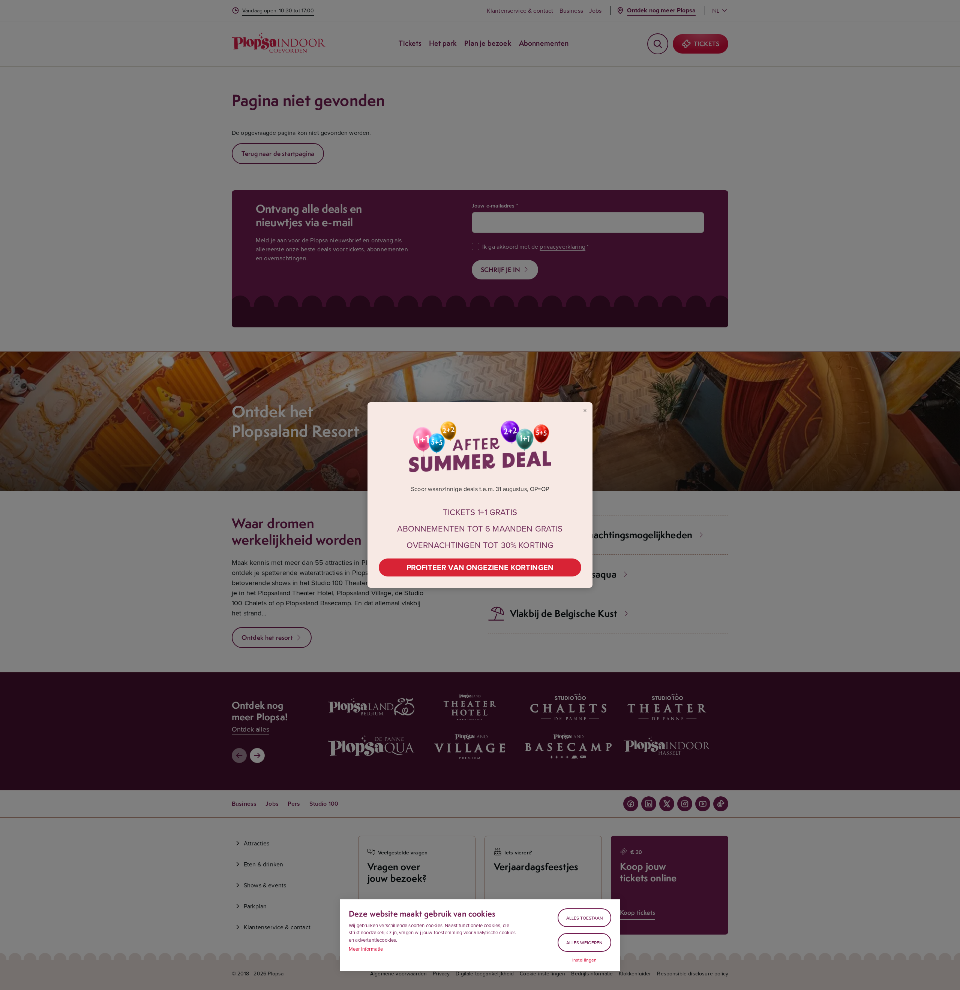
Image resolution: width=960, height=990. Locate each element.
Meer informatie (366, 948)
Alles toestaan (584, 918)
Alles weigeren (584, 942)
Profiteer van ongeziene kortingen (480, 567)
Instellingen (584, 960)
